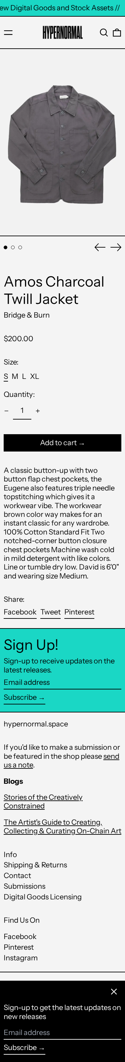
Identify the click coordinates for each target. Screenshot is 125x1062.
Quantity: (19, 394)
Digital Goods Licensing (43, 896)
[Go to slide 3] (20, 247)
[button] (104, 32)
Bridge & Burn (27, 315)
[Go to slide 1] (5, 247)
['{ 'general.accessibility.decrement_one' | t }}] (6, 411)
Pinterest (19, 947)
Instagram (21, 958)
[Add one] (37, 411)
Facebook (20, 936)
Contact (17, 875)
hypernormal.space (36, 723)
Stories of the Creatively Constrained (43, 801)
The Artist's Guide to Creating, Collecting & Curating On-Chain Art (62, 826)
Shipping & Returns (35, 864)
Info (10, 854)
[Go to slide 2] (13, 247)
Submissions (24, 886)
